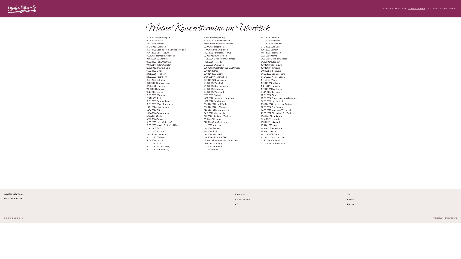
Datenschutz (451, 217)
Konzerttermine (242, 199)
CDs (237, 204)
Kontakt (351, 204)
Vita (349, 194)
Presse (350, 199)
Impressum (438, 217)
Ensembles (240, 194)
